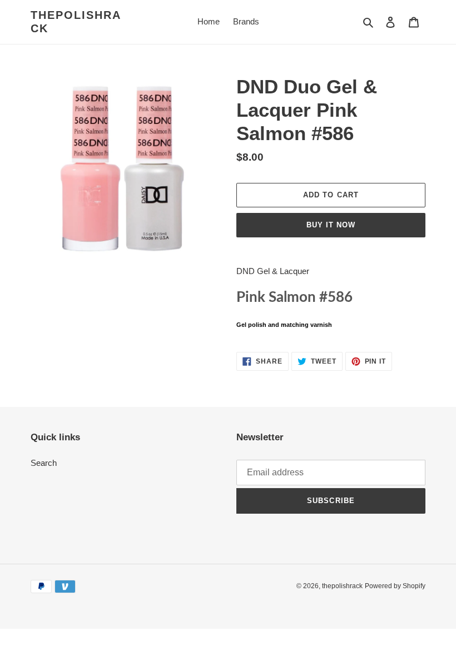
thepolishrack (76, 21)
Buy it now (330, 225)
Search (44, 463)
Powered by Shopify (395, 586)
